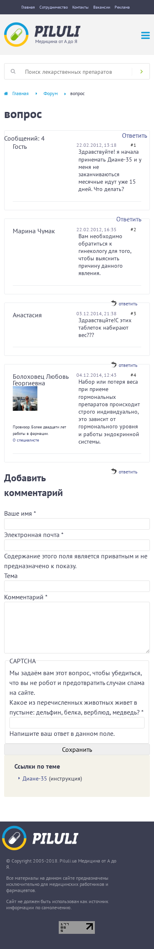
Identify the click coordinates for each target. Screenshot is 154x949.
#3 (133, 313)
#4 (133, 375)
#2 (133, 229)
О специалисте (26, 440)
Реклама (122, 7)
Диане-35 (35, 778)
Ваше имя (20, 513)
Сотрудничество (53, 7)
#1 (133, 145)
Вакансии (101, 7)
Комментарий (26, 597)
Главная (28, 7)
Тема (11, 575)
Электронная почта (33, 534)
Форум (51, 93)
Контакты (80, 7)
